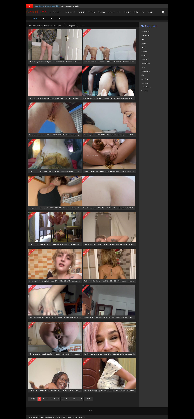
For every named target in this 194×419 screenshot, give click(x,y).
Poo (119, 12)
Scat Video (57, 12)
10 (74, 399)
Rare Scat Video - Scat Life (70, 6)
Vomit (150, 12)
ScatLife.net (39, 12)
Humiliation (145, 59)
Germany (144, 51)
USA (142, 12)
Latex (143, 67)
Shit (142, 75)
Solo (136, 12)
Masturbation (145, 71)
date (34, 18)
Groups (143, 55)
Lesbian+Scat (145, 63)
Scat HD (81, 12)
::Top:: (90, 410)
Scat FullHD (70, 12)
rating (43, 18)
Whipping (144, 91)
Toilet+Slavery (146, 87)
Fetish (143, 47)
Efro (142, 39)
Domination (145, 32)
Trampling (144, 83)
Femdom (101, 12)
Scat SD (91, 12)
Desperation (145, 36)
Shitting (127, 12)
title (59, 18)
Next (88, 399)
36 (81, 399)
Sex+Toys (144, 79)
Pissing (111, 12)
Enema (143, 43)
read (51, 18)
